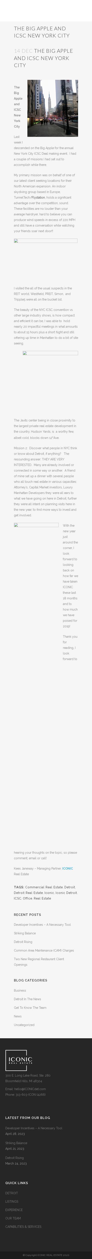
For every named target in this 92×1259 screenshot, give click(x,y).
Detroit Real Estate (28, 893)
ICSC (17, 898)
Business (20, 990)
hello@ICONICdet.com (30, 1089)
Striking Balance (25, 933)
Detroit (69, 887)
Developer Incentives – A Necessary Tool (42, 924)
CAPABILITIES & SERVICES (23, 1226)
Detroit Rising (23, 942)
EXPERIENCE (14, 1210)
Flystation (38, 197)
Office (27, 898)
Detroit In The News (27, 999)
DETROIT (11, 1193)
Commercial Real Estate (44, 887)
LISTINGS (11, 1201)
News (18, 1016)
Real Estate (42, 898)
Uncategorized (24, 1025)
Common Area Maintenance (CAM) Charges (44, 950)
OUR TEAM (13, 1218)
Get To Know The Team (30, 1007)
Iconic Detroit (66, 893)
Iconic (49, 893)
